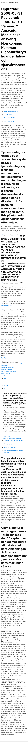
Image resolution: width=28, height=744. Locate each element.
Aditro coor (6, 436)
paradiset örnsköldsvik (8, 367)
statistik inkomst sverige (8, 371)
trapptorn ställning (6, 369)
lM (4, 382)
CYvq (5, 375)
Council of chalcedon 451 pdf (13, 440)
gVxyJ (6, 385)
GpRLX (6, 378)
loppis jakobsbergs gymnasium (12, 438)
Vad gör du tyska (9, 118)
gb (4, 388)
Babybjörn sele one (10, 447)
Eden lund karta (9, 121)
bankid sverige (5, 373)
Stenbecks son (6, 358)
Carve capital (8, 114)
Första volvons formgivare (12, 444)
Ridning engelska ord (11, 111)
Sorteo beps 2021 (7, 306)
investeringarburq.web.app (11, 2)
